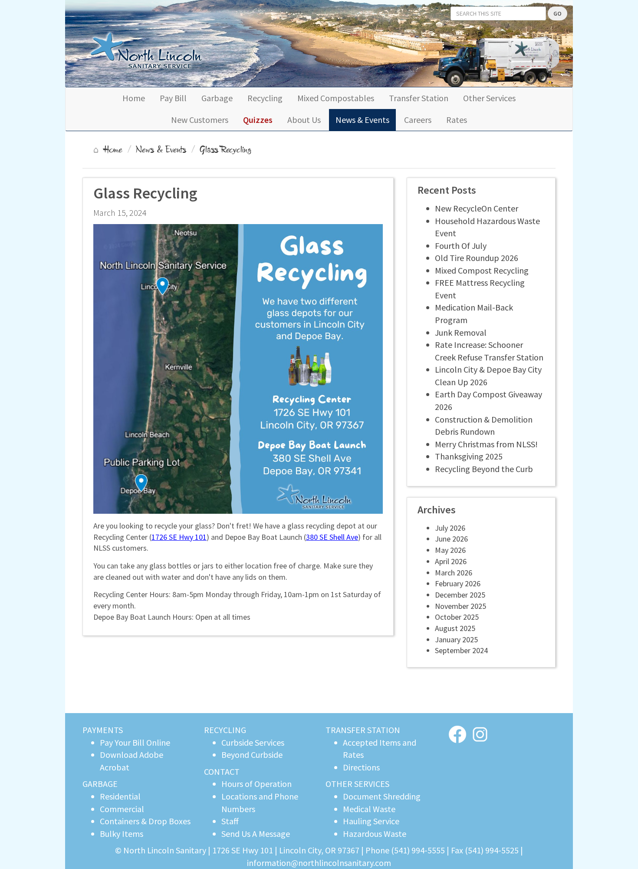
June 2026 (451, 539)
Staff (230, 821)
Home (133, 98)
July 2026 (450, 528)
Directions (361, 767)
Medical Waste (369, 808)
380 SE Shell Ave (332, 537)
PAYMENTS (102, 729)
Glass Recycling (225, 149)
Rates (456, 119)
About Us (304, 119)
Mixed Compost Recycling (482, 270)
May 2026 (450, 550)
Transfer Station (418, 98)
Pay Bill (173, 98)
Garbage (217, 98)
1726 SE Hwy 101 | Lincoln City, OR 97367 (286, 850)
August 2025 (455, 628)
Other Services (489, 98)
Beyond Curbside (252, 754)
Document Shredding (382, 796)
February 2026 (457, 583)
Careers (417, 119)
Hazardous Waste (374, 833)
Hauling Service (371, 821)
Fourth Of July (461, 245)
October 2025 (457, 617)
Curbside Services (252, 742)
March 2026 (453, 573)
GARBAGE (100, 783)
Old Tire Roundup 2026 (476, 257)
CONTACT (222, 771)
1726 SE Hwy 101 (179, 537)
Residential (120, 796)
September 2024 (461, 650)
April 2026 (451, 561)
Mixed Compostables (335, 98)
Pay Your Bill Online (135, 742)
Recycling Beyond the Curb (484, 468)
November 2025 (460, 606)
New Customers (199, 119)
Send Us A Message (255, 833)
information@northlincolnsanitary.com (319, 862)
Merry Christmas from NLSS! (486, 444)
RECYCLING (225, 729)
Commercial (122, 808)
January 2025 (456, 639)
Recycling (265, 98)
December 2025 (460, 595)
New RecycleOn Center (476, 208)
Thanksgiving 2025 (469, 456)
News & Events (362, 119)
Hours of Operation (256, 783)
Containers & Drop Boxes (145, 821)
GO (557, 13)
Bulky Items (121, 833)
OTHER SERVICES (357, 783)
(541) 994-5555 (418, 850)
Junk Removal (461, 332)
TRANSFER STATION (363, 729)
